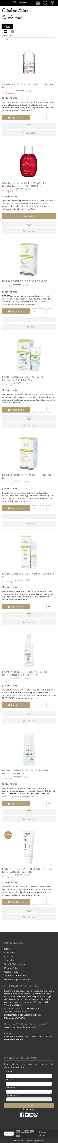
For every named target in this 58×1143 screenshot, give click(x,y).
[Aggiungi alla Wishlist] (29, 126)
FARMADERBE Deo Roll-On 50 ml (26, 477)
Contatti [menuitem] (8, 956)
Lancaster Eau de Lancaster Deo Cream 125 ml (27, 870)
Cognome (10, 1087)
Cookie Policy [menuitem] (11, 972)
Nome (9, 1079)
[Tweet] (27, 1116)
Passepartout (36, 1140)
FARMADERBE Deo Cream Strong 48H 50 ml (22, 378)
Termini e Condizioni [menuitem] (15, 975)
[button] (29, 1105)
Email (9, 1071)
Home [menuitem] (7, 948)
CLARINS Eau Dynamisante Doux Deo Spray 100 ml (24, 184)
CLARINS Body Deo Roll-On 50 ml (27, 86)
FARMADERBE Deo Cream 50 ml (27, 281)
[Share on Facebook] (22, 1116)
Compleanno (12, 1095)
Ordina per (7, 35)
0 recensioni (9, 98)
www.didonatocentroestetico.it (20, 1027)
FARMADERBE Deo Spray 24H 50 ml (28, 575)
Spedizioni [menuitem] (9, 960)
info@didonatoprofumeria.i (25, 1014)
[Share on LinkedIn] (31, 1116)
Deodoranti (12, 17)
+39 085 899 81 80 (18, 1011)
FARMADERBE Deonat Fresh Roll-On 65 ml (25, 772)
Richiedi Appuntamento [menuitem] (17, 979)
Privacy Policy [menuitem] (11, 968)
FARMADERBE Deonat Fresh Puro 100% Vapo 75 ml (25, 673)
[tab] (5, 31)
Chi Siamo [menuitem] (9, 952)
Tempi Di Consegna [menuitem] (14, 964)
